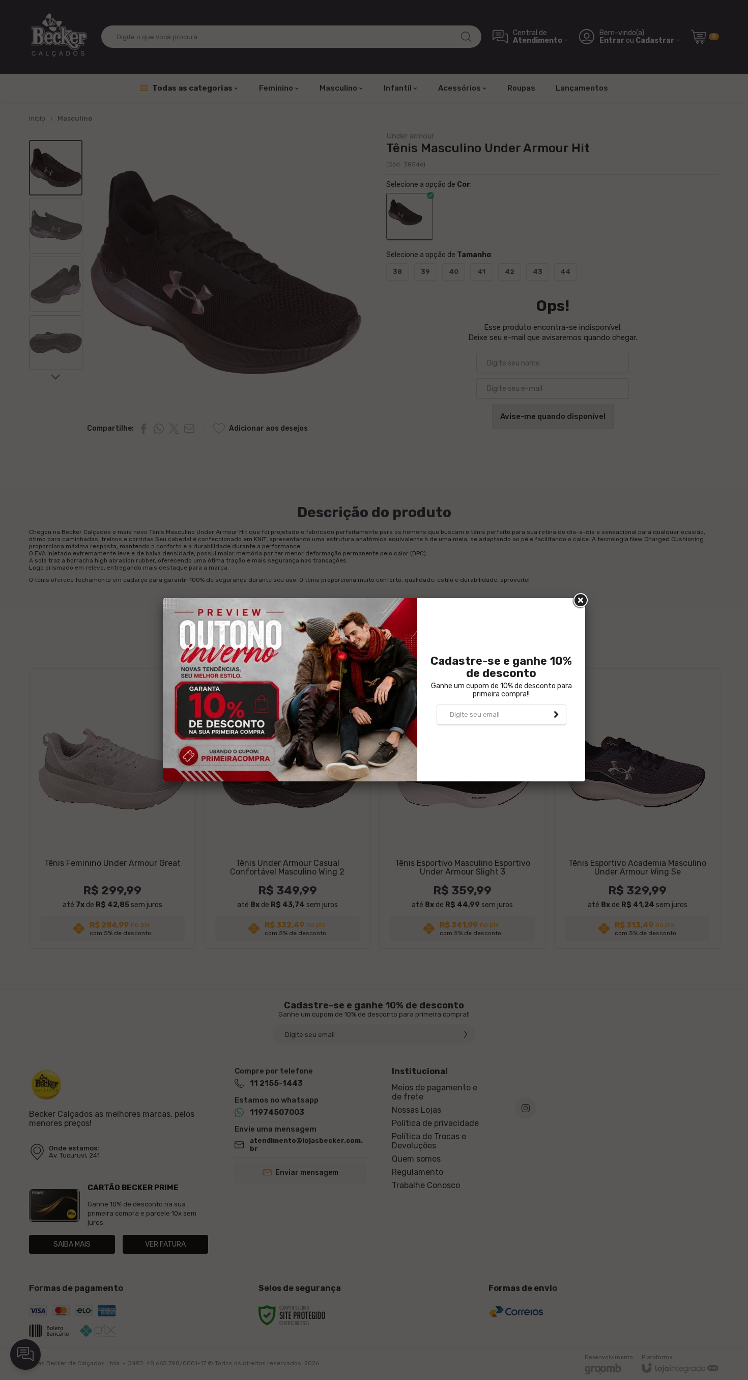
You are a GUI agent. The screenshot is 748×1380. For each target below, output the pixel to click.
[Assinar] (556, 715)
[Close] (579, 601)
